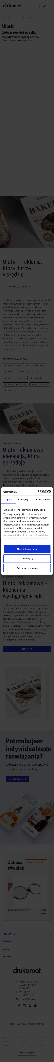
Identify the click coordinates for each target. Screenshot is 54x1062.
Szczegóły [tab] (23, 499)
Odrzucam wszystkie (27, 568)
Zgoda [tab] (8, 499)
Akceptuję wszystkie (27, 549)
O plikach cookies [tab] (42, 499)
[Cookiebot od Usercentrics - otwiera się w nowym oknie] (38, 491)
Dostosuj (25, 558)
